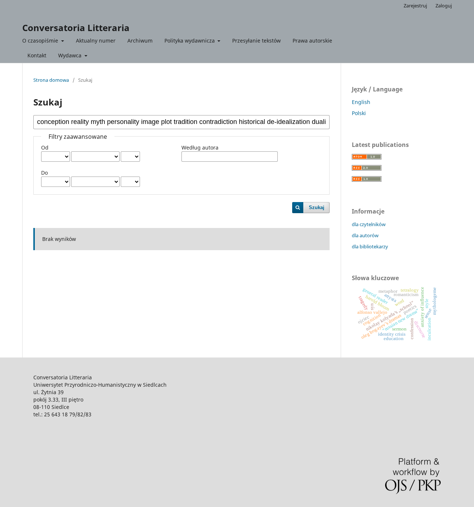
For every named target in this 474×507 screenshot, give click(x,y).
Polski (359, 113)
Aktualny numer (96, 40)
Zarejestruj (415, 5)
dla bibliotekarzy (370, 246)
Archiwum (140, 40)
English (361, 101)
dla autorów (365, 235)
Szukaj (316, 207)
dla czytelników (368, 224)
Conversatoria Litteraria (76, 27)
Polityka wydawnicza (190, 40)
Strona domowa (51, 80)
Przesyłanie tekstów (256, 40)
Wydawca (70, 55)
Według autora (199, 147)
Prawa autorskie (312, 40)
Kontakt (36, 55)
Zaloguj (443, 5)
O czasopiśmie (41, 40)
